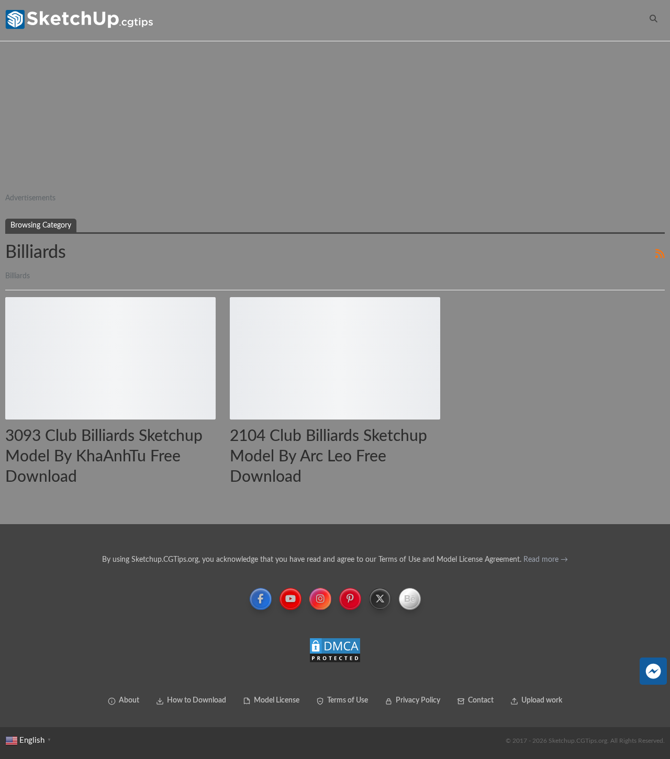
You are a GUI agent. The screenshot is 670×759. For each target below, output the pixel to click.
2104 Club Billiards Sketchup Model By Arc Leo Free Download (328, 456)
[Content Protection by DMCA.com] (335, 651)
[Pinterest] (350, 599)
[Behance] (410, 599)
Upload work (541, 700)
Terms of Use (347, 700)
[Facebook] (261, 599)
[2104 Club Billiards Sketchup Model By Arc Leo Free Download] (335, 358)
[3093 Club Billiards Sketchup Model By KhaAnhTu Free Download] (110, 358)
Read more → (544, 559)
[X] (380, 599)
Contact (481, 700)
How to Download (196, 700)
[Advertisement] (319, 114)
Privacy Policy (418, 700)
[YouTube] (291, 599)
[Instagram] (320, 599)
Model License (276, 700)
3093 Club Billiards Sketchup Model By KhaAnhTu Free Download (104, 456)
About (129, 700)
